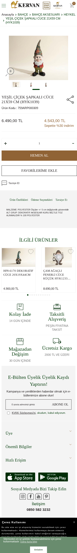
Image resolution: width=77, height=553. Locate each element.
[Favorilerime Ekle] (30, 251)
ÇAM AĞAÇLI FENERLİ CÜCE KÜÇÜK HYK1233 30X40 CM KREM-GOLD (55, 275)
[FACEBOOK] (30, 496)
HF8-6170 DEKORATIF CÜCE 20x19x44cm (18, 272)
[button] (36, 89)
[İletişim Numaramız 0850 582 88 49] (54, 496)
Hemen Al (39, 155)
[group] (38, 58)
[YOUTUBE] (38, 496)
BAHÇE (23, 14)
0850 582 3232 (38, 510)
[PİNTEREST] (46, 496)
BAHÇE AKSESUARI (46, 14)
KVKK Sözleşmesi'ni (24, 412)
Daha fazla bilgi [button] (28, 541)
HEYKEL (69, 14)
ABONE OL (60, 404)
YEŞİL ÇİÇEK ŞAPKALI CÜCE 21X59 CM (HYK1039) (33, 20)
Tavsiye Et (13, 183)
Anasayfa (8, 14)
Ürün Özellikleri (19, 199)
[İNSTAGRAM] (23, 496)
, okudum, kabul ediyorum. (39, 412)
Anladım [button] (38, 549)
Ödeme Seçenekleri (42, 199)
